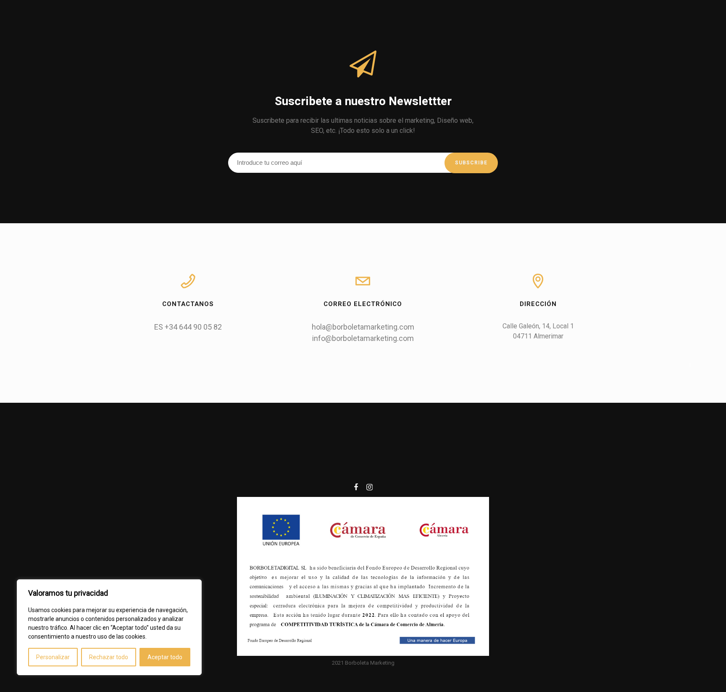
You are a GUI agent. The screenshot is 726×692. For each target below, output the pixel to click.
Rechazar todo (108, 657)
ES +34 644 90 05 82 (188, 326)
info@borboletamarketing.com (363, 338)
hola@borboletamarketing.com (363, 326)
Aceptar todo (164, 657)
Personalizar (53, 657)
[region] (109, 627)
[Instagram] (369, 488)
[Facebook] (356, 488)
